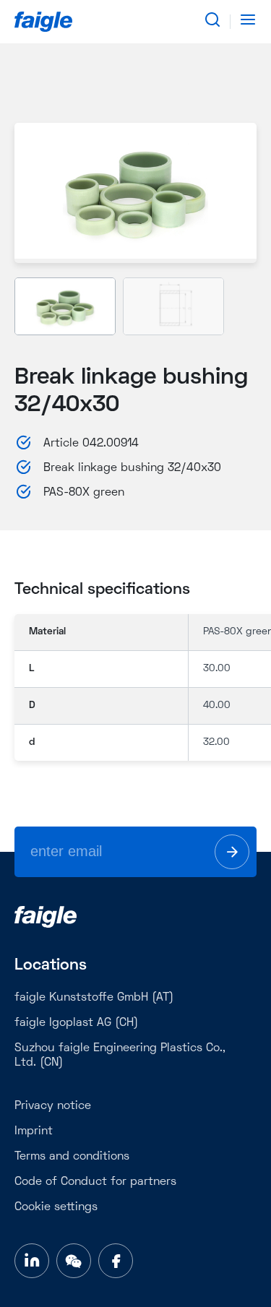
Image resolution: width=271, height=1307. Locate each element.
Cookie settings (56, 1207)
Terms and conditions (71, 1157)
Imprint (33, 1131)
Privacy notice (52, 1106)
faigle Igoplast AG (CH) (76, 1023)
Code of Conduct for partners (95, 1182)
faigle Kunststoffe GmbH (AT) (93, 998)
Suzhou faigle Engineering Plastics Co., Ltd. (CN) (119, 1055)
